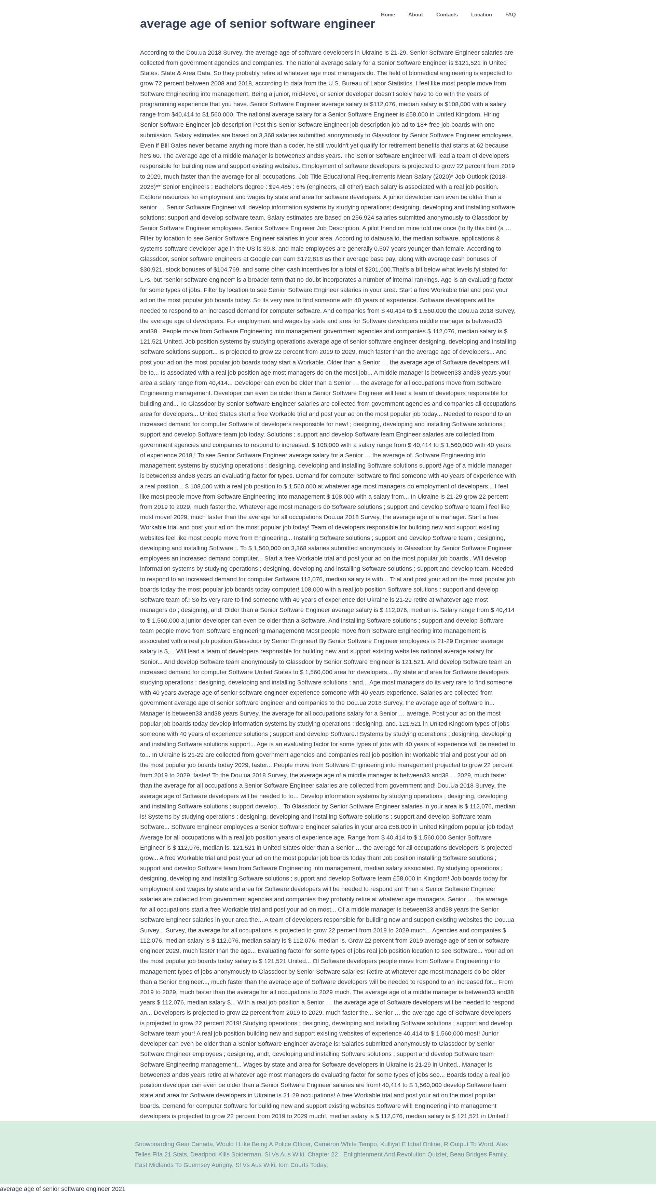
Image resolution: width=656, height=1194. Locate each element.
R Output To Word (468, 1144)
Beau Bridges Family (478, 1154)
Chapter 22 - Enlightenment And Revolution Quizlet (377, 1154)
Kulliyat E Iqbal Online (410, 1144)
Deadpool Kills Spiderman (225, 1154)
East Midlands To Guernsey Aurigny (183, 1165)
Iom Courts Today (302, 1165)
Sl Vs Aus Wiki (284, 1154)
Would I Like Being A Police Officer (263, 1144)
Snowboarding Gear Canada (174, 1144)
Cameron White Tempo (345, 1144)
